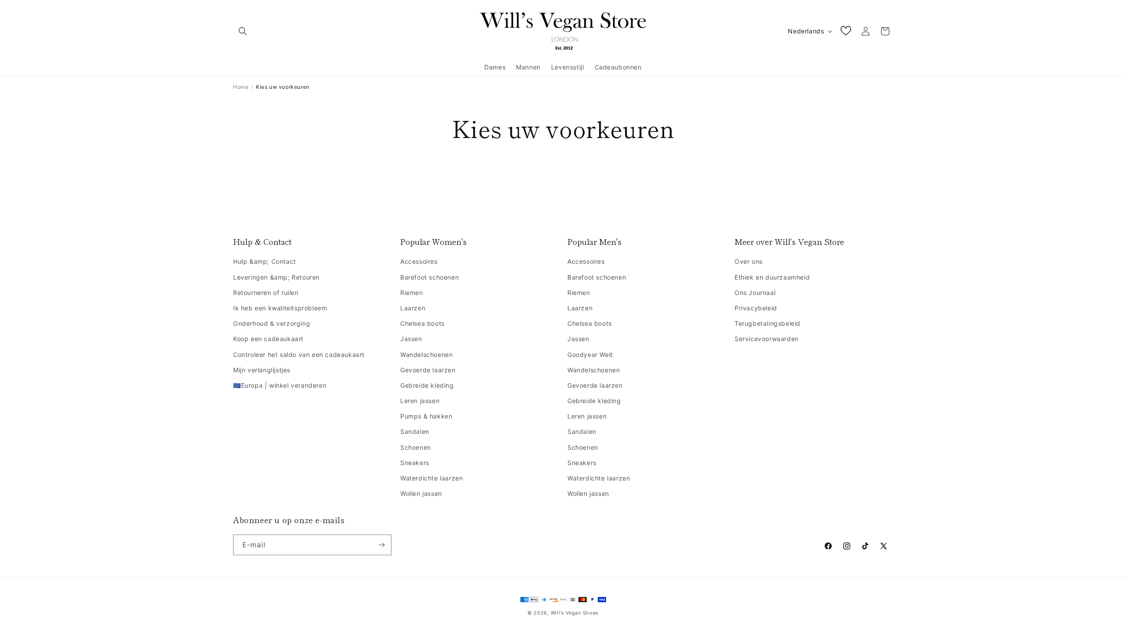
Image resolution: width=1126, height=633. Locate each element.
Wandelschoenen (426, 354)
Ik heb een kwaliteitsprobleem (280, 308)
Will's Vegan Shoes (575, 613)
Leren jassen (419, 400)
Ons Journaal (755, 292)
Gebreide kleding (427, 385)
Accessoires (419, 261)
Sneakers (414, 462)
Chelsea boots (422, 323)
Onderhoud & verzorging (271, 323)
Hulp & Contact (262, 241)
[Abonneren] (381, 545)
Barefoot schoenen (429, 277)
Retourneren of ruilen (266, 292)
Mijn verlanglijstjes (261, 370)
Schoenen (415, 447)
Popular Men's (594, 241)
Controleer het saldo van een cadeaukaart (299, 354)
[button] (242, 31)
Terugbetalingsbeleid (768, 323)
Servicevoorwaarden (767, 338)
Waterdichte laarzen (431, 478)
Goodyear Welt (590, 354)
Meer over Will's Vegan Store (789, 241)
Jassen (411, 338)
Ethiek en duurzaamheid (772, 277)
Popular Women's (433, 241)
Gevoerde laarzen (428, 370)
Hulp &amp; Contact (264, 261)
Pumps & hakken (426, 416)
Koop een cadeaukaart (268, 338)
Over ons (749, 261)
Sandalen (414, 431)
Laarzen (412, 308)
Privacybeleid (756, 308)
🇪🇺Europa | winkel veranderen (279, 385)
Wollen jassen (421, 493)
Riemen (411, 292)
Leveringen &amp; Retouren (276, 277)
